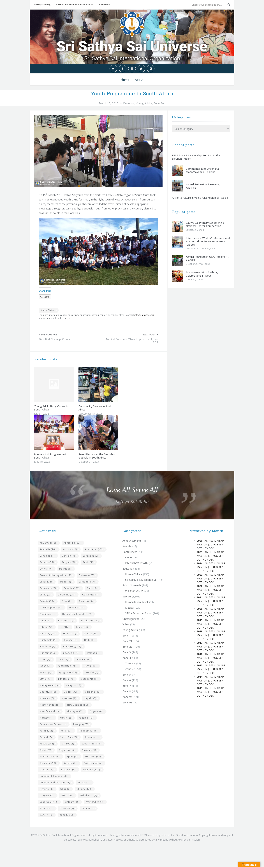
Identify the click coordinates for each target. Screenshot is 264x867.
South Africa (47, 310)
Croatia (47, 601)
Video (213, 248)
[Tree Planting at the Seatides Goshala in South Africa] (106, 432)
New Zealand (77, 704)
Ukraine (84, 789)
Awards (126, 546)
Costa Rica (90, 594)
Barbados (90, 555)
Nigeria (96, 711)
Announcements (132, 540)
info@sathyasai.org (144, 314)
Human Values (133, 574)
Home (125, 80)
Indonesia (70, 652)
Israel (45, 659)
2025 (199, 552)
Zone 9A (159, 103)
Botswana (86, 575)
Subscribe (104, 4)
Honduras (47, 646)
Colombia (66, 594)
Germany (47, 633)
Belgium (68, 562)
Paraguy (46, 730)
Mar (217, 540)
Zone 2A (127, 641)
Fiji (64, 627)
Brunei (65, 581)
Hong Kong (72, 646)
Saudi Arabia (91, 743)
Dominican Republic (76, 614)
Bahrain (68, 555)
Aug (215, 544)
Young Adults (144, 103)
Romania (92, 737)
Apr (223, 540)
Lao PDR (91, 672)
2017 (199, 642)
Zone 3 (126, 652)
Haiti (89, 640)
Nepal (90, 698)
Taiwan (46, 769)
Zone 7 (46, 814)
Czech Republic (50, 607)
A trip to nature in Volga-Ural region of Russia (200, 197)
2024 (199, 563)
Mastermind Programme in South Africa (50, 455)
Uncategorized (130, 618)
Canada (71, 588)
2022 (199, 586)
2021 (199, 597)
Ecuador (65, 620)
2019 (199, 620)
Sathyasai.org (42, 4)
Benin (88, 562)
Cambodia (87, 581)
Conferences (192, 248)
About (139, 80)
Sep (221, 555)
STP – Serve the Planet (138, 613)
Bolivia (46, 568)
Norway (46, 717)
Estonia (46, 627)
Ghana (69, 633)
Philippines (88, 730)
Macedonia (88, 678)
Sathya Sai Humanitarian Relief (74, 4)
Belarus (47, 562)
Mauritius (48, 691)
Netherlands (49, 704)
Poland (46, 737)
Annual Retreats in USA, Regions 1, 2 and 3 (207, 258)
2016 (199, 654)
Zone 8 (66, 814)
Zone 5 (199, 279)
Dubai (45, 620)
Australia (47, 549)
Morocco (47, 698)
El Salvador (90, 620)
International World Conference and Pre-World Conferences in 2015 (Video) (208, 241)
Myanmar (69, 698)
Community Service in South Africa (95, 407)
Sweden (70, 763)
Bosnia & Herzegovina (55, 575)
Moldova (92, 691)
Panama (86, 717)
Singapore (67, 750)
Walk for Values (134, 591)
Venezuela (48, 801)
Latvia (45, 678)
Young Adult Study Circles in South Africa (51, 407)
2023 (199, 574)
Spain (72, 756)
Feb (211, 540)
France (82, 627)
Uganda (46, 789)
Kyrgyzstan (68, 672)
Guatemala (48, 640)
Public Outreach (131, 585)
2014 (199, 676)
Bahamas (47, 555)
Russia (47, 743)
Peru (66, 730)
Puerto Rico (68, 737)
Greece (90, 633)
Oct (199, 559)
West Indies (94, 801)
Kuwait (45, 672)
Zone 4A (130, 663)
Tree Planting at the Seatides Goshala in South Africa (96, 455)
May (199, 544)
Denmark (76, 607)
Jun (205, 544)
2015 (199, 665)
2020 (199, 608)
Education (191, 229)
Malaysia (73, 685)
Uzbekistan (88, 795)
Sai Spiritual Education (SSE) (141, 579)
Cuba (66, 601)
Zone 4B (130, 669)
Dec (211, 559)
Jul (210, 544)
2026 (199, 540)
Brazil (46, 581)
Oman (65, 717)
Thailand (91, 769)
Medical (129, 607)
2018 (199, 631)
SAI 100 (68, 743)
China (45, 594)
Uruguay (46, 795)
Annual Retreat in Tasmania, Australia (203, 185)
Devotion (129, 103)
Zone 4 (126, 658)
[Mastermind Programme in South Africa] (62, 432)
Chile (92, 588)
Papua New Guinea (53, 724)
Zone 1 (200, 229)
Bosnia (65, 568)
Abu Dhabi (48, 542)
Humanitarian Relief (136, 602)
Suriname (48, 763)
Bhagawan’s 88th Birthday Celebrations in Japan (202, 273)
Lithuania (65, 678)
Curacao (86, 601)
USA (66, 795)
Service (199, 263)
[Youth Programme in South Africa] (98, 151)
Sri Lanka (93, 756)
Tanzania (68, 769)
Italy (63, 659)
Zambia (46, 808)
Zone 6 (88, 808)
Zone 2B (67, 808)
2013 (199, 688)
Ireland (93, 652)
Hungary (47, 652)
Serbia (45, 750)
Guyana (70, 640)
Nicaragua (74, 711)
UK (64, 789)
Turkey (83, 782)
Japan (45, 665)
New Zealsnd (49, 711)
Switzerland (92, 763)
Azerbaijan (94, 549)
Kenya (90, 665)
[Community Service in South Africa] (106, 384)
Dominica (47, 614)
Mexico (70, 691)
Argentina (72, 542)
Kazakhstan (67, 665)
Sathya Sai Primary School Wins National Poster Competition (205, 224)
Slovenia (89, 750)
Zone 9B (127, 702)
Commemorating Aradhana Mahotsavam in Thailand (202, 170)
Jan (206, 540)
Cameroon (48, 588)
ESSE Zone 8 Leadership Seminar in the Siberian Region (196, 156)
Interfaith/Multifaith (136, 563)
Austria (70, 549)
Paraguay (80, 724)
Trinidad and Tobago (55, 782)
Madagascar (49, 685)
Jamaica (82, 659)
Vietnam (71, 801)
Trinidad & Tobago (53, 776)
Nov (205, 559)
